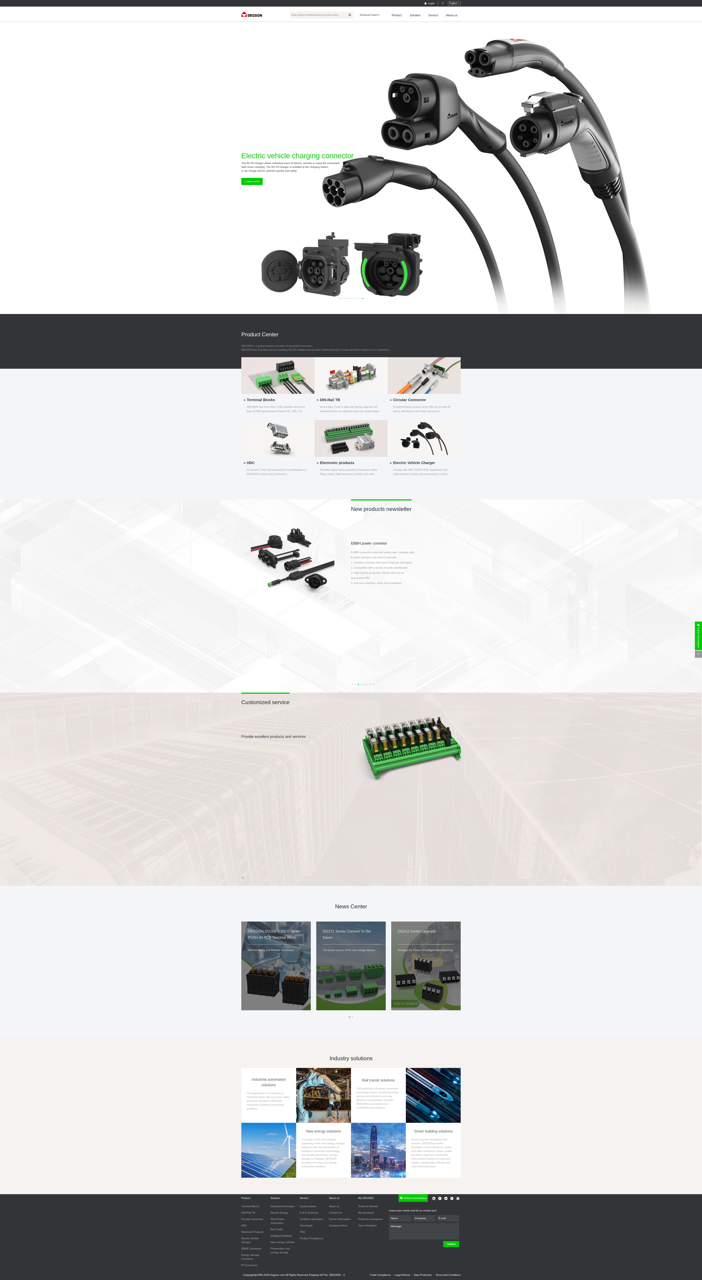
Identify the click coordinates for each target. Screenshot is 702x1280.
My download (366, 1212)
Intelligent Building (281, 1235)
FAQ (302, 1231)
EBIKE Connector (251, 1248)
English (453, 3)
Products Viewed (368, 1206)
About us (451, 15)
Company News (338, 1225)
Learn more (252, 181)
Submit (451, 1244)
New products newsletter (381, 509)
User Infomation (367, 1225)
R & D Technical (309, 1212)
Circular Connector (252, 1219)
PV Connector (249, 1265)
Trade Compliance (380, 1274)
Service (433, 15)
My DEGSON (365, 1198)
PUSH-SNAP (361, 543)
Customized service (265, 702)
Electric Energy (279, 1212)
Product (397, 15)
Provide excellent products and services (273, 737)
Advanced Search (369, 15)
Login (431, 3)
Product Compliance (311, 1238)
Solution (415, 15)
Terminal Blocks (250, 1206)
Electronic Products (252, 1231)
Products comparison (370, 1219)
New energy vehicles (283, 1242)
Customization (308, 1206)
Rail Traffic (277, 1229)
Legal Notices (402, 1274)
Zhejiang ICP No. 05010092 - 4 (327, 1274)
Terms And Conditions (448, 1274)
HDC (244, 1225)
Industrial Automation (283, 1206)
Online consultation (415, 1198)
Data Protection (423, 1274)
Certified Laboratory (311, 1219)
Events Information (340, 1219)
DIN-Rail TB (248, 1212)
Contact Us (335, 1212)
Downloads (306, 1225)
